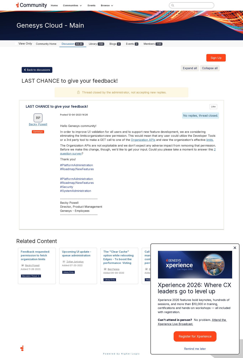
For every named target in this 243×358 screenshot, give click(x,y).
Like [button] (213, 106)
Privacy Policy (133, 348)
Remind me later (195, 349)
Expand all (190, 68)
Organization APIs (143, 140)
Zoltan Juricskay (75, 261)
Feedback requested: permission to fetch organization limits (35, 255)
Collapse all (210, 68)
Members (152, 43)
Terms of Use (108, 348)
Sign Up (216, 58)
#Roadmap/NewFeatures (77, 169)
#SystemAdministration (75, 191)
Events (131, 43)
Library (96, 43)
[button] (72, 5)
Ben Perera (113, 269)
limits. (210, 140)
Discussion (72, 43)
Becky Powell (38, 124)
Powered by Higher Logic (121, 353)
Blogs (115, 43)
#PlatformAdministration (76, 165)
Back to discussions (38, 69)
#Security (66, 187)
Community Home (46, 43)
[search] (172, 5)
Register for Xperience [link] (195, 336)
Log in (222, 5)
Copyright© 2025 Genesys (46, 348)
